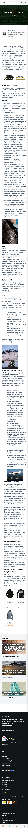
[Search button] (22, 3)
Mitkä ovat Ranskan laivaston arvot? (10, 656)
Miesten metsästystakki (10, 602)
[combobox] (15, 3)
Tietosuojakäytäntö (6, 758)
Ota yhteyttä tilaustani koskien (8, 730)
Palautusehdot (5, 787)
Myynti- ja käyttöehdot (6, 763)
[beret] (14, 77)
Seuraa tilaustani (5, 728)
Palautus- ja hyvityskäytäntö (7, 761)
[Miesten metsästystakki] (10, 593)
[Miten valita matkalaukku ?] (14, 689)
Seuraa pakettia (5, 782)
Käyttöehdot (4, 784)
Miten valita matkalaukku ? (8, 698)
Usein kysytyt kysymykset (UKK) (8, 780)
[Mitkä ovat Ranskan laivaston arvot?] (14, 647)
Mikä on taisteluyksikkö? (7, 677)
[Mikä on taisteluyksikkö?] (14, 668)
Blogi (3, 754)
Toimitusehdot (4, 756)
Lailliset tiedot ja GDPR (6, 765)
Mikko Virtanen (11, 31)
